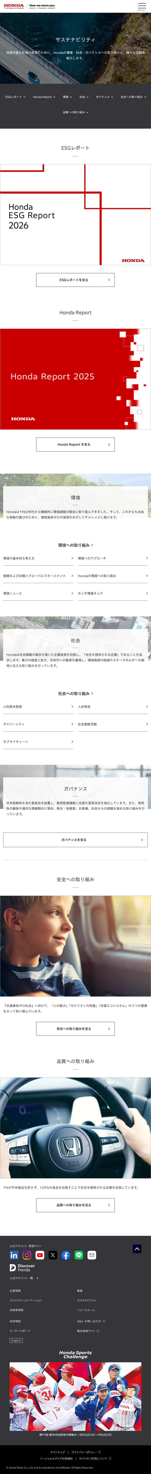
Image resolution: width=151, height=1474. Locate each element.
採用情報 (15, 1321)
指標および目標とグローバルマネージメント (34, 575)
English (16, 1340)
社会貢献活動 (87, 724)
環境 (65, 97)
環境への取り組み (74, 545)
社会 (82, 97)
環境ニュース (12, 593)
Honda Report (42, 97)
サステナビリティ (86, 1300)
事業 (80, 1290)
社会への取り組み (74, 693)
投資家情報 (16, 1310)
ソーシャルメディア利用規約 (56, 1458)
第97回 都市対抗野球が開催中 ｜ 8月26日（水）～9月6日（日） (75, 1434)
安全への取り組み (132, 97)
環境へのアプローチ (92, 558)
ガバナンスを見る (74, 839)
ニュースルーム (86, 1310)
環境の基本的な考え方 (19, 558)
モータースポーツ (20, 1331)
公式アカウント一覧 (21, 1278)
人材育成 (84, 706)
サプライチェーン (15, 741)
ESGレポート (13, 97)
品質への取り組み (74, 112)
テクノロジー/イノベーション (26, 1300)
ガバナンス (103, 97)
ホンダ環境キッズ (90, 593)
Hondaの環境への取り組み (97, 575)
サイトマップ (57, 1452)
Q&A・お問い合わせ (89, 1321)
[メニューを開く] (142, 6)
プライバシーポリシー (84, 1452)
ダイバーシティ (14, 724)
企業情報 (15, 1290)
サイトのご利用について (93, 1458)
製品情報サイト (86, 1331)
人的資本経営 (12, 706)
